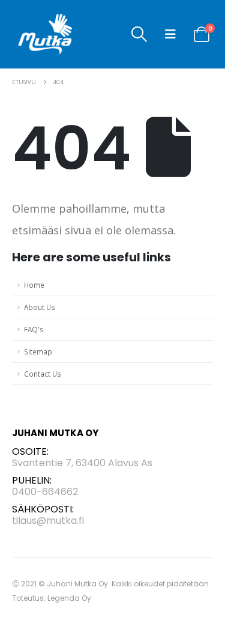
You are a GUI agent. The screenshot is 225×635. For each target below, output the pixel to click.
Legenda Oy (69, 598)
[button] (139, 34)
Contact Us (42, 373)
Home (34, 285)
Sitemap (38, 351)
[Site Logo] (45, 34)
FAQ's (34, 329)
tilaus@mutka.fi (48, 520)
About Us (39, 307)
